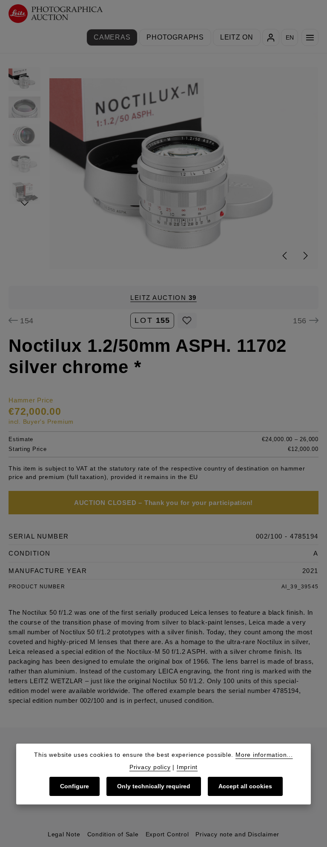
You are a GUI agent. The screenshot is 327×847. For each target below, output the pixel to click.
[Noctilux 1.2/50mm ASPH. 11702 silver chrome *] (183, 168)
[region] (163, 168)
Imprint (187, 767)
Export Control (167, 834)
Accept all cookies (245, 786)
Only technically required (153, 786)
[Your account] (270, 37)
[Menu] (309, 37)
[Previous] (285, 256)
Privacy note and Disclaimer (237, 834)
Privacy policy (150, 767)
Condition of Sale (113, 834)
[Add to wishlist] (187, 320)
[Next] (305, 256)
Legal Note (64, 834)
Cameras (112, 37)
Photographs (175, 37)
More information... (264, 754)
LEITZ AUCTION (163, 297)
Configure (74, 786)
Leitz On (236, 37)
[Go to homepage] (56, 13)
